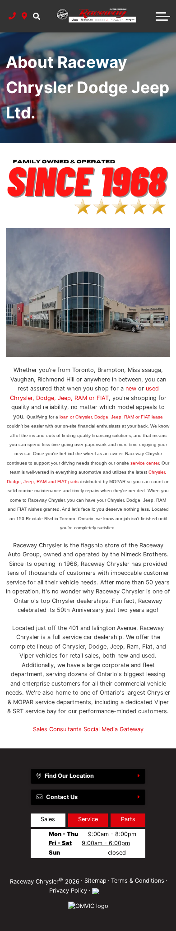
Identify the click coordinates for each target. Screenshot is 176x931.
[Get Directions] (24, 15)
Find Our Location (69, 775)
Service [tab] (88, 819)
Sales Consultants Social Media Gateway (88, 729)
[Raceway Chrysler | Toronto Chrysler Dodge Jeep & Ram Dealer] (88, 292)
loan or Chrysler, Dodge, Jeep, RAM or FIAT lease (111, 416)
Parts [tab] (128, 819)
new (130, 388)
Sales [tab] (48, 819)
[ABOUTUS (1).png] (88, 184)
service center (144, 463)
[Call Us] (12, 15)
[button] (36, 15)
